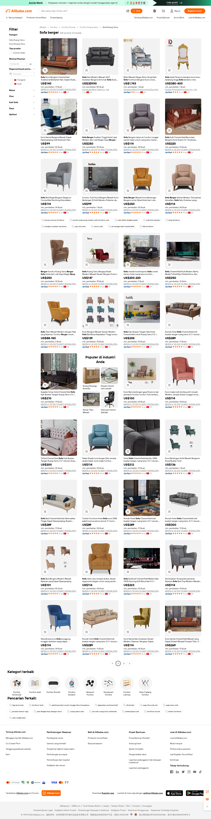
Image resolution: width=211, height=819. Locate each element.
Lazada (105, 806)
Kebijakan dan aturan (56, 765)
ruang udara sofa (77, 712)
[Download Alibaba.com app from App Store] (174, 793)
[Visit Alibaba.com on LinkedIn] (177, 772)
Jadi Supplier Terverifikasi (181, 754)
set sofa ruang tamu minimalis (104, 712)
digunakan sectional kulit (108, 705)
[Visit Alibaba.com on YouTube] (194, 772)
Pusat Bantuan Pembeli (139, 738)
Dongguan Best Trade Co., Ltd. (95, 89)
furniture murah (153, 712)
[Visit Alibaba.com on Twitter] (183, 772)
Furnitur (53, 27)
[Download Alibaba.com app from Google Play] (195, 793)
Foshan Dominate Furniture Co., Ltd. (181, 89)
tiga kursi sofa (18, 705)
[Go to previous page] (112, 663)
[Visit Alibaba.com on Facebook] (171, 772)
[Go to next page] (129, 663)
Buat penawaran (95, 743)
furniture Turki (37, 705)
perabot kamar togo (20, 712)
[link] (207, 791)
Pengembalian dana (137, 754)
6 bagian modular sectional (55, 226)
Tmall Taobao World (91, 806)
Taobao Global (117, 806)
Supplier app (108, 793)
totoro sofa (98, 226)
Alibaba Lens (22, 793)
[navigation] (21, 345)
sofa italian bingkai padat (128, 220)
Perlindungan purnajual (57, 754)
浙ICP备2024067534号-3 (179, 815)
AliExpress (64, 806)
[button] (127, 11)
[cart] (164, 11)
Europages (147, 806)
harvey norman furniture (54, 220)
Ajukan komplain (136, 749)
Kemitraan (174, 760)
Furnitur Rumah (69, 27)
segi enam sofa (172, 705)
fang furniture (174, 220)
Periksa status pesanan (180, 749)
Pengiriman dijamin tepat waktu (60, 749)
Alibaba (43, 27)
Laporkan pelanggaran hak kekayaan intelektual (145, 761)
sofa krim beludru (153, 220)
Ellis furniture (148, 226)
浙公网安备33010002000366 (152, 815)
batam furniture (174, 712)
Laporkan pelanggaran (139, 768)
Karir (8, 754)
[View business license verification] (131, 814)
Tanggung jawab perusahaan (18, 749)
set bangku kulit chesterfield (122, 226)
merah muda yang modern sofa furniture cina (90, 220)
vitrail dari (130, 705)
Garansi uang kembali (56, 743)
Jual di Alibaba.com (178, 738)
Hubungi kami (135, 743)
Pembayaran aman (55, 738)
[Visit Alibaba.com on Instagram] (189, 772)
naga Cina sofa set (150, 705)
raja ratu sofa (80, 226)
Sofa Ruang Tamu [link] (110, 27)
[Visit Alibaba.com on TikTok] (200, 772)
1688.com (76, 806)
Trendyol (136, 806)
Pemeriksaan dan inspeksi (58, 760)
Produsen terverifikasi (98, 738)
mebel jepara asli (132, 712)
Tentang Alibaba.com (16, 732)
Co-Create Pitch (13, 743)
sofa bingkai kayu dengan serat (49, 712)
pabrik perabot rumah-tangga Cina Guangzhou (70, 705)
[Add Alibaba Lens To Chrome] (51, 793)
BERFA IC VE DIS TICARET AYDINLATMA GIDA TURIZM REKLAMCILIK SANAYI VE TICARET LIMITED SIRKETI (59, 89)
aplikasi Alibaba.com (153, 793)
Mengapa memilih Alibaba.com (19, 738)
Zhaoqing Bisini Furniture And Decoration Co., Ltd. (142, 89)
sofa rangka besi (18, 718)
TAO (128, 806)
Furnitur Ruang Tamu (89, 27)
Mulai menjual (176, 743)
